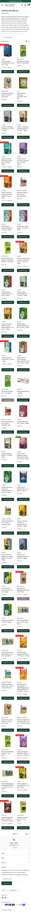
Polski (3, 890)
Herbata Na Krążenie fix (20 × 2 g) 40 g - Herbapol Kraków (8, 423)
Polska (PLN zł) (13, 890)
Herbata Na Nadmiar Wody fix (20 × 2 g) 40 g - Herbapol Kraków (8, 686)
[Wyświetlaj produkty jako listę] (28, 41)
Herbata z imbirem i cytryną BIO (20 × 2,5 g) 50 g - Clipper (23, 785)
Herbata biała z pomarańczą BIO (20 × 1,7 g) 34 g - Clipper (7, 228)
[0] (28, 5)
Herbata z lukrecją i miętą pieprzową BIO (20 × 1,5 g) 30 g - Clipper (7, 161)
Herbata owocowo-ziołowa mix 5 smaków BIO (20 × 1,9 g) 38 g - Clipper (7, 557)
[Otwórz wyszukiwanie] (22, 5)
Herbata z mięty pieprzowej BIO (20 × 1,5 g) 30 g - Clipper (22, 293)
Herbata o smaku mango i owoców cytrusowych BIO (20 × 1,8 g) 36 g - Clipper (23, 261)
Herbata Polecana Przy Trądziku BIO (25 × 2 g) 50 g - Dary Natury (7, 654)
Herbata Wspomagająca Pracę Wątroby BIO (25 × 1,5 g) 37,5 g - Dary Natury (8, 786)
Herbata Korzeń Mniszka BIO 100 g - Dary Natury (8, 753)
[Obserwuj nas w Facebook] (3, 898)
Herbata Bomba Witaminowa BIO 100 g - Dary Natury (23, 590)
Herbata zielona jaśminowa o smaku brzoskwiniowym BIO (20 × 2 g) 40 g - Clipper (23, 456)
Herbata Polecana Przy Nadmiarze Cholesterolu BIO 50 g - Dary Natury (8, 260)
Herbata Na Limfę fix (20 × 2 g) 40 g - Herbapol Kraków (22, 194)
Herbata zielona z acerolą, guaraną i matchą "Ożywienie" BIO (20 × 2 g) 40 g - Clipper (23, 360)
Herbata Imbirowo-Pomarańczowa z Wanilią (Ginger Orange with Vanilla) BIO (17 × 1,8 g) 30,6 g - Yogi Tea (23, 688)
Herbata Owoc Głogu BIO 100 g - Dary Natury (22, 819)
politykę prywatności (22, 874)
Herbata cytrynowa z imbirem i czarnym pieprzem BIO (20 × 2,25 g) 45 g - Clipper (8, 326)
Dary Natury (20, 59)
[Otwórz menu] (2, 5)
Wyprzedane (8, 400)
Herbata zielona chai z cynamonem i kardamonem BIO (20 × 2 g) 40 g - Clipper (7, 490)
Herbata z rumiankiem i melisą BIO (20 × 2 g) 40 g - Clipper (8, 128)
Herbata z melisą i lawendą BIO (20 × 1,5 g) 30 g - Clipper (8, 63)
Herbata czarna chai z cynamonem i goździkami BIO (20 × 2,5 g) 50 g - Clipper (22, 523)
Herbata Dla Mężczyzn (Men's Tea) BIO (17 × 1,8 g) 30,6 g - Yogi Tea (7, 819)
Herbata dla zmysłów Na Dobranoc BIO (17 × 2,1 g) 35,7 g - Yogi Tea (23, 753)
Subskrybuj (7, 883)
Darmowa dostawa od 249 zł (15, 1)
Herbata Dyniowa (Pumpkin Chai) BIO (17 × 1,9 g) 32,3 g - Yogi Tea (23, 654)
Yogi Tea (19, 485)
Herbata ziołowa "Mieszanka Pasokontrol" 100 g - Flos (22, 96)
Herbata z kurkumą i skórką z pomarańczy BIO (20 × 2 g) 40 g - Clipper (7, 195)
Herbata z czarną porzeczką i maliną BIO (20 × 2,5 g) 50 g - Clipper (23, 161)
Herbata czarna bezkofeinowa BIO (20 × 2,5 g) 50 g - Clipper (23, 556)
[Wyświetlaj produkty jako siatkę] (26, 41)
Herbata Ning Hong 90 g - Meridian (23, 392)
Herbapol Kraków (22, 190)
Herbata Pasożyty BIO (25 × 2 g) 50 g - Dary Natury (22, 622)
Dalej (26, 834)
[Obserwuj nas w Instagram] (5, 898)
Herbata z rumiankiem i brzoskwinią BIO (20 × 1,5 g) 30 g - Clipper (23, 128)
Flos (18, 91)
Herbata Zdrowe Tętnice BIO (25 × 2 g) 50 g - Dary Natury (8, 95)
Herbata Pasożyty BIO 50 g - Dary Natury (7, 392)
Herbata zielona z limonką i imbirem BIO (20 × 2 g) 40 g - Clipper (23, 325)
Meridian (19, 389)
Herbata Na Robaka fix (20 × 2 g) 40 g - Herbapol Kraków (7, 522)
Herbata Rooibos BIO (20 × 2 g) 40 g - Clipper (23, 422)
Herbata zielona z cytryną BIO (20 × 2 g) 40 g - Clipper (7, 590)
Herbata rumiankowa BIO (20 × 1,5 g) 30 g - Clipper (7, 455)
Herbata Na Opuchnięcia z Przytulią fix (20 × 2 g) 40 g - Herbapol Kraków (23, 721)
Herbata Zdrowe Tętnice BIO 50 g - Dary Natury (23, 62)
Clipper (3, 59)
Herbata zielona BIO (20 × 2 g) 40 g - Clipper (8, 621)
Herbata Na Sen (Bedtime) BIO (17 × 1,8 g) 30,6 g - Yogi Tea (23, 489)
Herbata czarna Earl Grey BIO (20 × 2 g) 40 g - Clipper (8, 359)
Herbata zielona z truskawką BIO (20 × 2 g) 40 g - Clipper (7, 293)
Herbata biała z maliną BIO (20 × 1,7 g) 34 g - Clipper (22, 228)
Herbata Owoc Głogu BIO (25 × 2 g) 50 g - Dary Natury (7, 721)
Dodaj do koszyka (7, 71)
